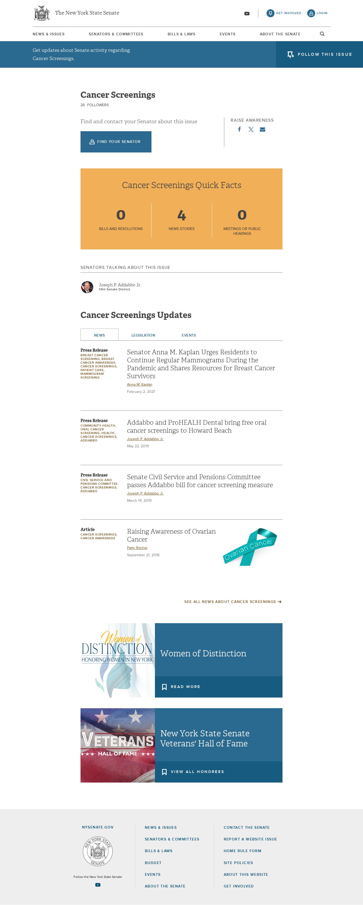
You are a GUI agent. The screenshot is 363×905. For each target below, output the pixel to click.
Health (108, 433)
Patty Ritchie (137, 548)
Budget (153, 863)
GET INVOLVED (239, 886)
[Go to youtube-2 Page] (97, 884)
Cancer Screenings (98, 366)
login (322, 13)
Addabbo (89, 440)
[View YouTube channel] (247, 13)
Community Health (98, 425)
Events (227, 34)
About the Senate (165, 886)
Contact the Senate (247, 828)
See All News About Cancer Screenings (230, 602)
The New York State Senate (87, 13)
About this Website (246, 875)
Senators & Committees (116, 34)
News (99, 335)
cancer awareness (98, 538)
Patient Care (92, 370)
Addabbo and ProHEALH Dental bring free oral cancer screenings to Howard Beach (197, 427)
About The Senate (280, 34)
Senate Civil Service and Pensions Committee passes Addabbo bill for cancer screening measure (200, 481)
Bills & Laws (182, 34)
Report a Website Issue (250, 839)
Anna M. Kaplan (139, 384)
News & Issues (49, 34)
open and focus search (322, 35)
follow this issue (325, 54)
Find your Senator (119, 142)
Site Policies (238, 863)
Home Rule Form (243, 851)
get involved (289, 13)
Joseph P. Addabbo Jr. (120, 285)
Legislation (143, 335)
